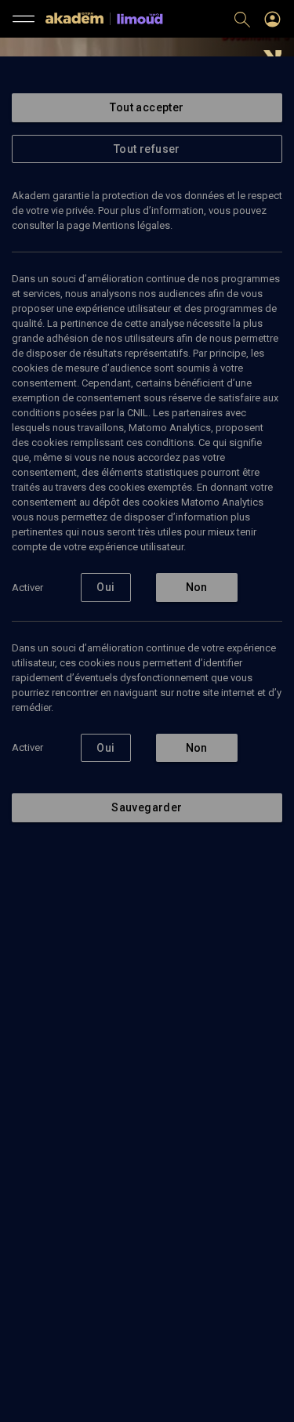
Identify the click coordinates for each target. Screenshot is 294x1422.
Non (197, 587)
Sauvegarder (146, 807)
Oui (105, 587)
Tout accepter (146, 107)
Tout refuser (147, 149)
